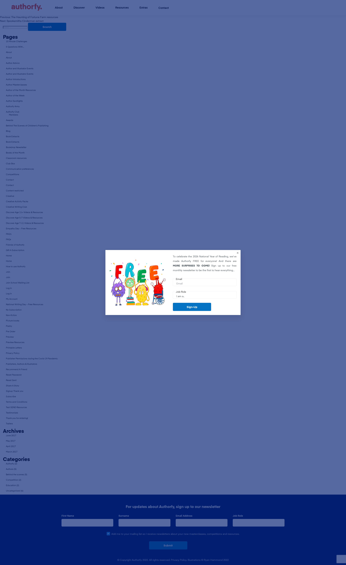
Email (179, 279)
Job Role (181, 291)
